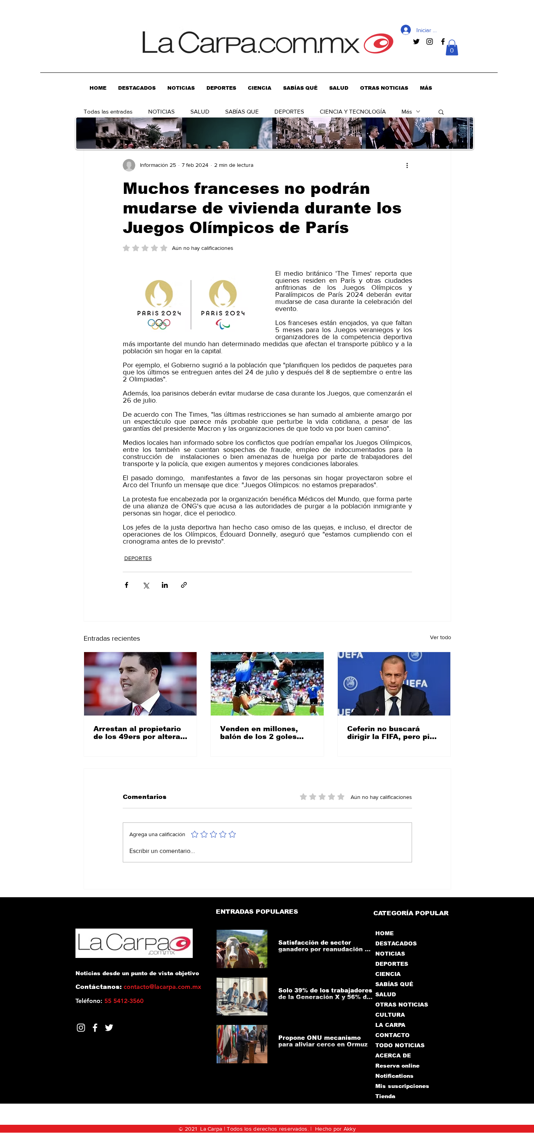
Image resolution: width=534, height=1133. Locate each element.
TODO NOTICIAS (400, 1045)
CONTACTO (392, 1035)
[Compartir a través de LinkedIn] (164, 585)
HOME (384, 933)
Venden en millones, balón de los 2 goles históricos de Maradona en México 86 (265, 733)
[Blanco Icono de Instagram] (80, 1027)
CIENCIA (388, 974)
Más (406, 111)
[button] (452, 48)
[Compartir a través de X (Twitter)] (145, 585)
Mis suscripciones (401, 1086)
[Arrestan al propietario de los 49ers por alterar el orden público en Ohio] (140, 684)
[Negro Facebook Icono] (443, 41)
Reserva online (397, 1066)
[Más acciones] (407, 165)
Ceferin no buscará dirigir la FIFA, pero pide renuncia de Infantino (393, 733)
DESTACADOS (396, 943)
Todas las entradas (108, 111)
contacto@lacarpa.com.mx (162, 986)
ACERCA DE (393, 1055)
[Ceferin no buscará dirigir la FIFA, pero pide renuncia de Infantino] (394, 684)
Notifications (394, 1076)
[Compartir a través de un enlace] (184, 585)
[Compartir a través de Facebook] (126, 585)
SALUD (200, 111)
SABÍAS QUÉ (394, 984)
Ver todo (440, 637)
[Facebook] (95, 1027)
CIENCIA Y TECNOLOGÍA (353, 111)
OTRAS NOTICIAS (401, 1004)
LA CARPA (390, 1025)
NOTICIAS (161, 111)
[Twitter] (109, 1027)
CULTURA (390, 1015)
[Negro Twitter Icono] (416, 41)
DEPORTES (289, 111)
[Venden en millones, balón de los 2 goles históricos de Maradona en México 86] (267, 684)
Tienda (385, 1096)
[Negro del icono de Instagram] (429, 41)
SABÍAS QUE (242, 111)
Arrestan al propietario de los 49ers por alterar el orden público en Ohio (140, 733)
